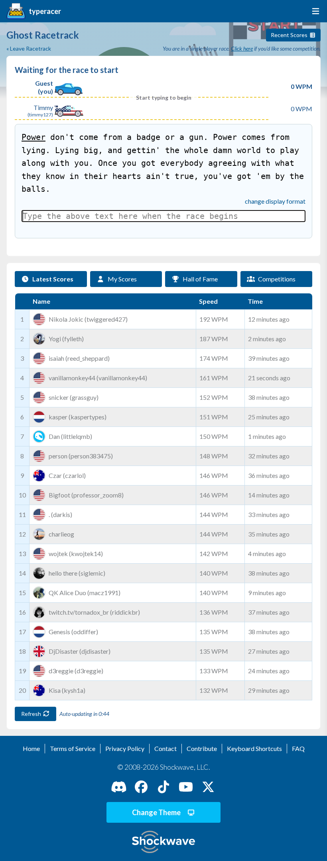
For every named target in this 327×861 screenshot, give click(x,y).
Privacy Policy (124, 748)
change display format (275, 201)
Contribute (202, 748)
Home (31, 748)
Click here (242, 48)
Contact (165, 748)
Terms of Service (72, 748)
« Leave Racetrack (28, 48)
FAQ (298, 748)
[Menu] (314, 11)
